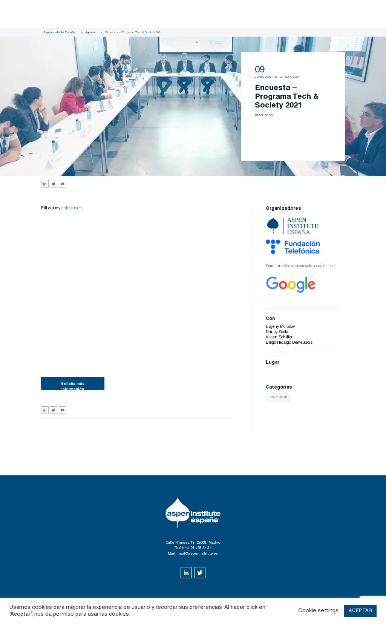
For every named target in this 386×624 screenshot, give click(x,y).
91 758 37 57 (201, 548)
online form (71, 208)
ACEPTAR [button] (360, 611)
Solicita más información (72, 386)
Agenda (90, 32)
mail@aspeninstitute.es (198, 554)
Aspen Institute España (59, 32)
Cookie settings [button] (318, 611)
